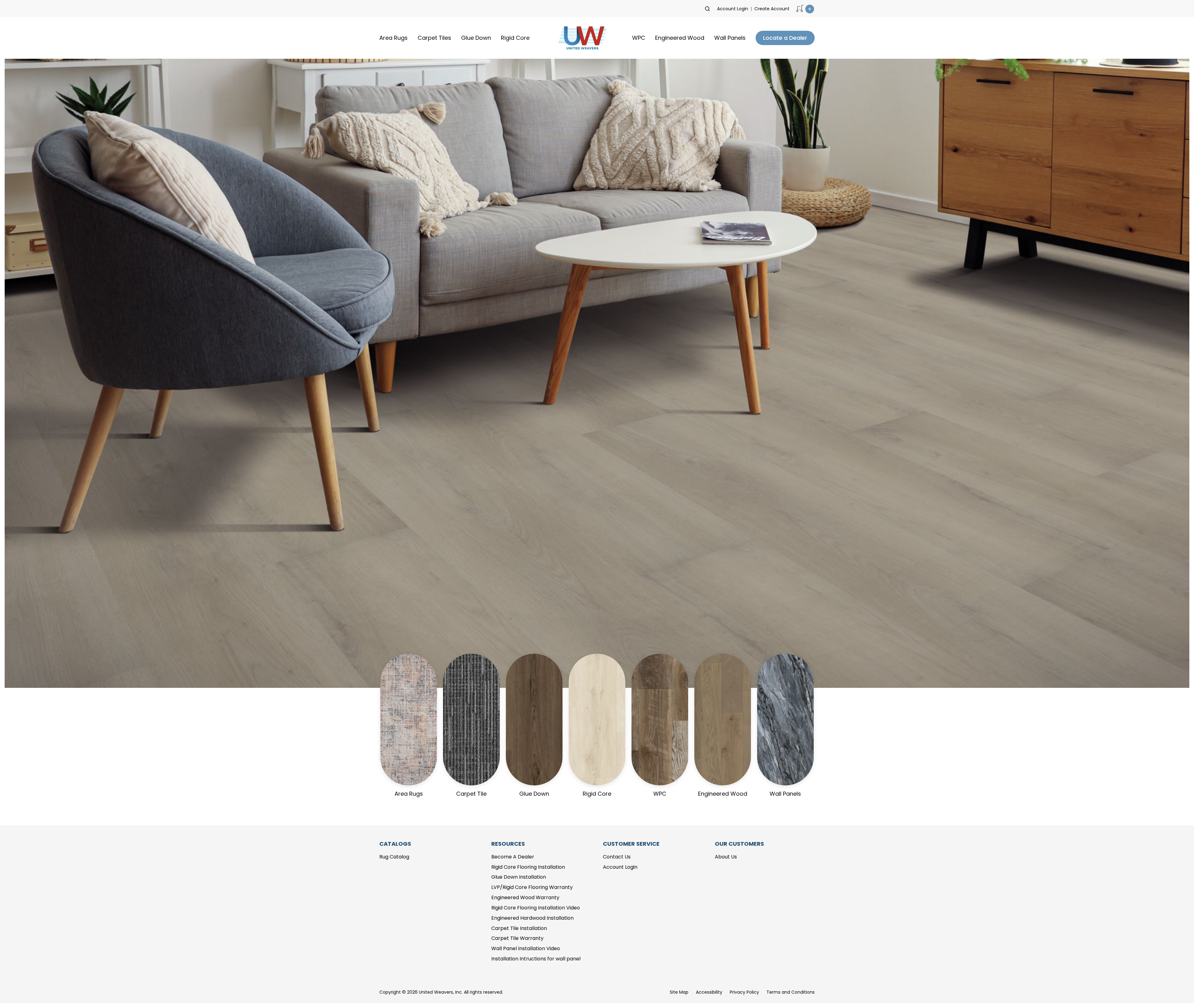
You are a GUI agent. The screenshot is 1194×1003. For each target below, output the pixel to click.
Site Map (679, 992)
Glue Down (476, 38)
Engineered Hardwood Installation (532, 918)
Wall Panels (730, 38)
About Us (726, 856)
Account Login (732, 9)
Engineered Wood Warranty (525, 897)
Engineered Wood (679, 38)
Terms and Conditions (790, 992)
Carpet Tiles (434, 38)
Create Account (771, 9)
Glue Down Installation (518, 877)
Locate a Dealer (785, 38)
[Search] (707, 8)
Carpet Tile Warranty (517, 938)
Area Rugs (393, 38)
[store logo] (581, 37)
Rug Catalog (394, 856)
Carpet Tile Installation (519, 928)
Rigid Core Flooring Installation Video (535, 907)
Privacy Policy (744, 992)
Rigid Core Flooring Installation (528, 867)
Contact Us (617, 856)
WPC (638, 38)
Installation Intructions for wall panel (536, 958)
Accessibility (709, 992)
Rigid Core (515, 38)
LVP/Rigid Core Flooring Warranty (532, 887)
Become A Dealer (512, 856)
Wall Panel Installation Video (525, 948)
